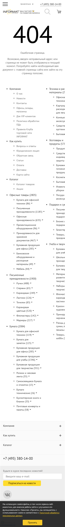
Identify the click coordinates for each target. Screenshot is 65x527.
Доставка (21, 169)
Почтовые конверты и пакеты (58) (28, 408)
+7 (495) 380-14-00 (50, 4)
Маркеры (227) (24, 320)
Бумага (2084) (17, 326)
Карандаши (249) (25, 292)
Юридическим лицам (27, 150)
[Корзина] (59, 12)
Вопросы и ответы (26, 146)
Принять (32, 522)
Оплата (20, 165)
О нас (19, 93)
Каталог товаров (25, 184)
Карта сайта (22, 174)
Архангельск (25, 4)
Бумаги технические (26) (25, 391)
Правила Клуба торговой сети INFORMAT (24, 133)
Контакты (21, 103)
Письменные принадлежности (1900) (23, 276)
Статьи (20, 160)
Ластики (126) (24, 297)
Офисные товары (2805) (23, 195)
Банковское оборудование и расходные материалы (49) (25, 259)
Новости (20, 98)
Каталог (14, 179)
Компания (15, 88)
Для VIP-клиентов (26, 116)
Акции (19, 188)
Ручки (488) (22, 283)
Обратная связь (24, 155)
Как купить (16, 141)
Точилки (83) (23, 302)
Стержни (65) (23, 288)
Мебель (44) (22, 268)
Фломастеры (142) (26, 315)
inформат (21, 13)
